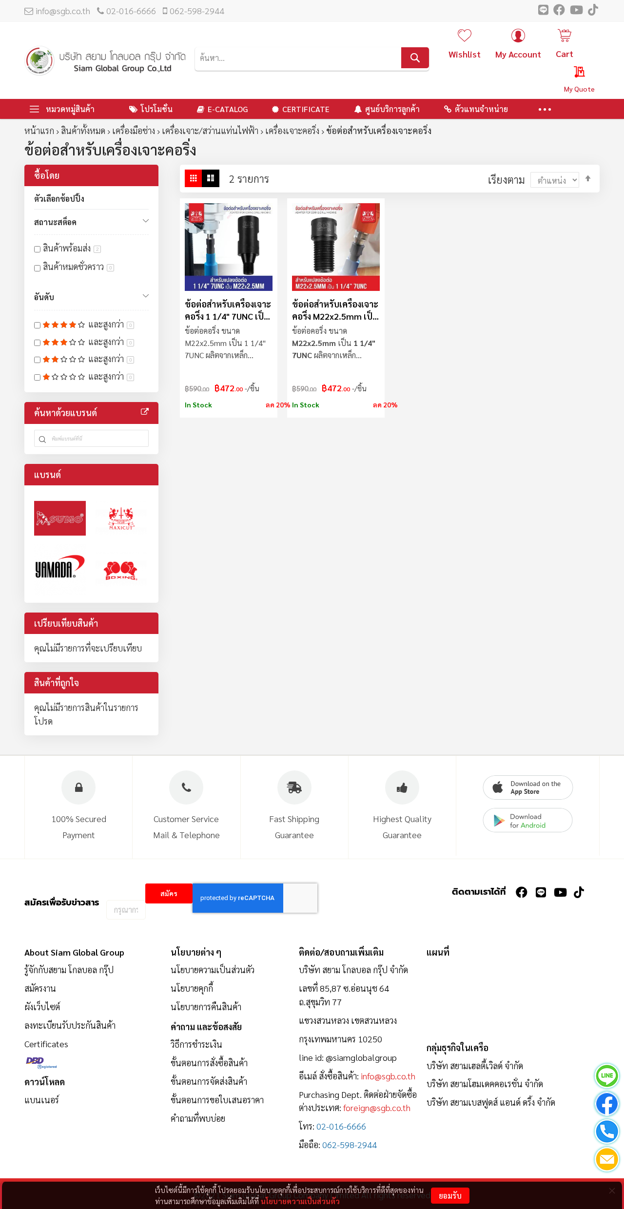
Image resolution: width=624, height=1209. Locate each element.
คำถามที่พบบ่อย (198, 1118)
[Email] (607, 1161)
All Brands (145, 412)
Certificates (46, 1043)
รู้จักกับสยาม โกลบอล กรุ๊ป (69, 969)
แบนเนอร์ (41, 1099)
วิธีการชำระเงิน (196, 1044)
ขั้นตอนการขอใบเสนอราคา (217, 1099)
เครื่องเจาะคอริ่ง (292, 130)
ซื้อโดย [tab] (46, 175)
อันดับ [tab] (44, 297)
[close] (611, 1190)
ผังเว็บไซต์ (42, 1006)
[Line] (607, 1078)
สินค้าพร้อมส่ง (71, 247)
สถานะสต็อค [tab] (55, 222)
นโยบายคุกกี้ (192, 988)
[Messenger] (607, 1105)
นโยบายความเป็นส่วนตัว (300, 1201)
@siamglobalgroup (361, 1057)
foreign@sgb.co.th (376, 1107)
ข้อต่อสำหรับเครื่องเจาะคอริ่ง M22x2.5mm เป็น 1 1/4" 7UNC (335, 310)
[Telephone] (607, 1133)
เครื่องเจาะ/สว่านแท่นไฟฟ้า (210, 130)
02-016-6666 (131, 10)
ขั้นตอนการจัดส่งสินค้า (209, 1081)
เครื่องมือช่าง (133, 130)
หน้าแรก (39, 130)
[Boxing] (121, 569)
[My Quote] (570, 73)
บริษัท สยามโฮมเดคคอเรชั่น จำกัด (485, 1083)
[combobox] (312, 57)
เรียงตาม (506, 179)
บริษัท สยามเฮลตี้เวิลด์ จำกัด (475, 1065)
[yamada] (60, 569)
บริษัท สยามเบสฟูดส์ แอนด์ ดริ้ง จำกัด (491, 1102)
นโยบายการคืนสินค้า (206, 1006)
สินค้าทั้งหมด (83, 130)
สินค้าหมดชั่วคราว (77, 266)
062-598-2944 (197, 10)
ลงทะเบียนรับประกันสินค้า (70, 1025)
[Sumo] (60, 518)
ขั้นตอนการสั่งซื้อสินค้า (209, 1062)
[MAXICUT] (121, 518)
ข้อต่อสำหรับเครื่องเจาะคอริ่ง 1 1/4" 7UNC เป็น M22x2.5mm (228, 310)
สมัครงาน (40, 988)
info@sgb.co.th (63, 10)
